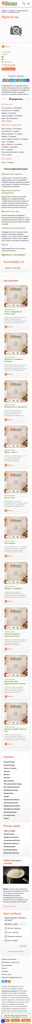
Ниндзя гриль (9, 793)
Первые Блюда (9, 762)
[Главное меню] (28, 3)
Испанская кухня (13, 12)
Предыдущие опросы (16, 951)
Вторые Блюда (9, 765)
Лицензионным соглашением (9, 991)
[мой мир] (24, 80)
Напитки (7, 771)
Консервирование (10, 812)
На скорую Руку (9, 815)
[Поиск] (24, 3)
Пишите (4, 968)
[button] (3, 1021)
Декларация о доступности (10, 962)
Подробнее (25, 1017)
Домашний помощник (11, 853)
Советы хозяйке (9, 831)
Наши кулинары (7, 965)
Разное (6, 818)
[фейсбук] (4, 80)
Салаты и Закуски (10, 768)
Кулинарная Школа (10, 850)
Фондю (6, 796)
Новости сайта (6, 974)
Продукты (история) (11, 837)
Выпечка (7, 777)
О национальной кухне (12, 840)
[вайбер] (17, 80)
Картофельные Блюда (12, 809)
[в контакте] (11, 80)
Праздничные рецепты (12, 806)
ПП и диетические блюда (13, 784)
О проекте (5, 971)
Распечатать (8, 62)
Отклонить (15, 1020)
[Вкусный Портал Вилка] (9, 3)
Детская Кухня (9, 781)
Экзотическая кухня (11, 802)
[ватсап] (21, 80)
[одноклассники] (7, 80)
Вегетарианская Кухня (12, 787)
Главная (4, 10)
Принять (6, 1020)
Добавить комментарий (12, 268)
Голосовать (23, 946)
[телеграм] (14, 80)
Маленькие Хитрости (11, 843)
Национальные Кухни (11, 799)
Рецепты (12, 10)
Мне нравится (9, 69)
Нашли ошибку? (10, 65)
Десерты (7, 774)
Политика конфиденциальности (12, 977)
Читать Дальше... (10, 906)
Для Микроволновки (11, 790)
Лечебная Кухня (9, 846)
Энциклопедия (9, 834)
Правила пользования (9, 959)
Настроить (25, 1020)
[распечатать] (27, 80)
